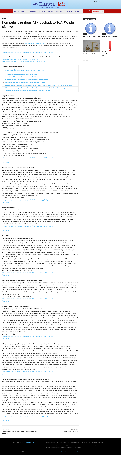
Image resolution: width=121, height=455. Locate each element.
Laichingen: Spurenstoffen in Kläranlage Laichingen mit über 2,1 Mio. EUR (28, 90)
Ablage (7, 16)
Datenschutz (64, 452)
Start (3, 16)
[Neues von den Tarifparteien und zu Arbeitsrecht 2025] (91, 29)
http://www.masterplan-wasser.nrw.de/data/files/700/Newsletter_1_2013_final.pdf (27, 52)
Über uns (72, 452)
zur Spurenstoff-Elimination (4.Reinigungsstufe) (21, 59)
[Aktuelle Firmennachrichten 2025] (110, 46)
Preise (79, 452)
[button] (89, 11)
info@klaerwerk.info (29, 442)
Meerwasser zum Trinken (71, 431)
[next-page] (87, 59)
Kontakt (48, 452)
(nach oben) (6, 162)
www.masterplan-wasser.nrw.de (35, 43)
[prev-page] (84, 59)
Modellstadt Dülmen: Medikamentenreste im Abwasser (23, 77)
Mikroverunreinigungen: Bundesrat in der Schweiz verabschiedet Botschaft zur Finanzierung (35, 88)
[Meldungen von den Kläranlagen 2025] (110, 29)
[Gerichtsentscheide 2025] (91, 46)
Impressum (55, 452)
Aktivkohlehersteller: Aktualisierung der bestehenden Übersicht (26, 82)
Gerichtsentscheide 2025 (89, 53)
